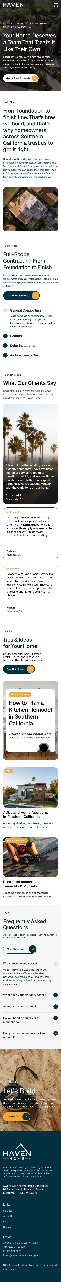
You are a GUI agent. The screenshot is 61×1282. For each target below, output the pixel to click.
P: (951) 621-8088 (12, 1251)
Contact (7, 1226)
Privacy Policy (9, 1269)
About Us (8, 1216)
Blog (5, 1221)
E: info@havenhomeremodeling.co (21, 1255)
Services (7, 1210)
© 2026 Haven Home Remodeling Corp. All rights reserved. (30, 1265)
